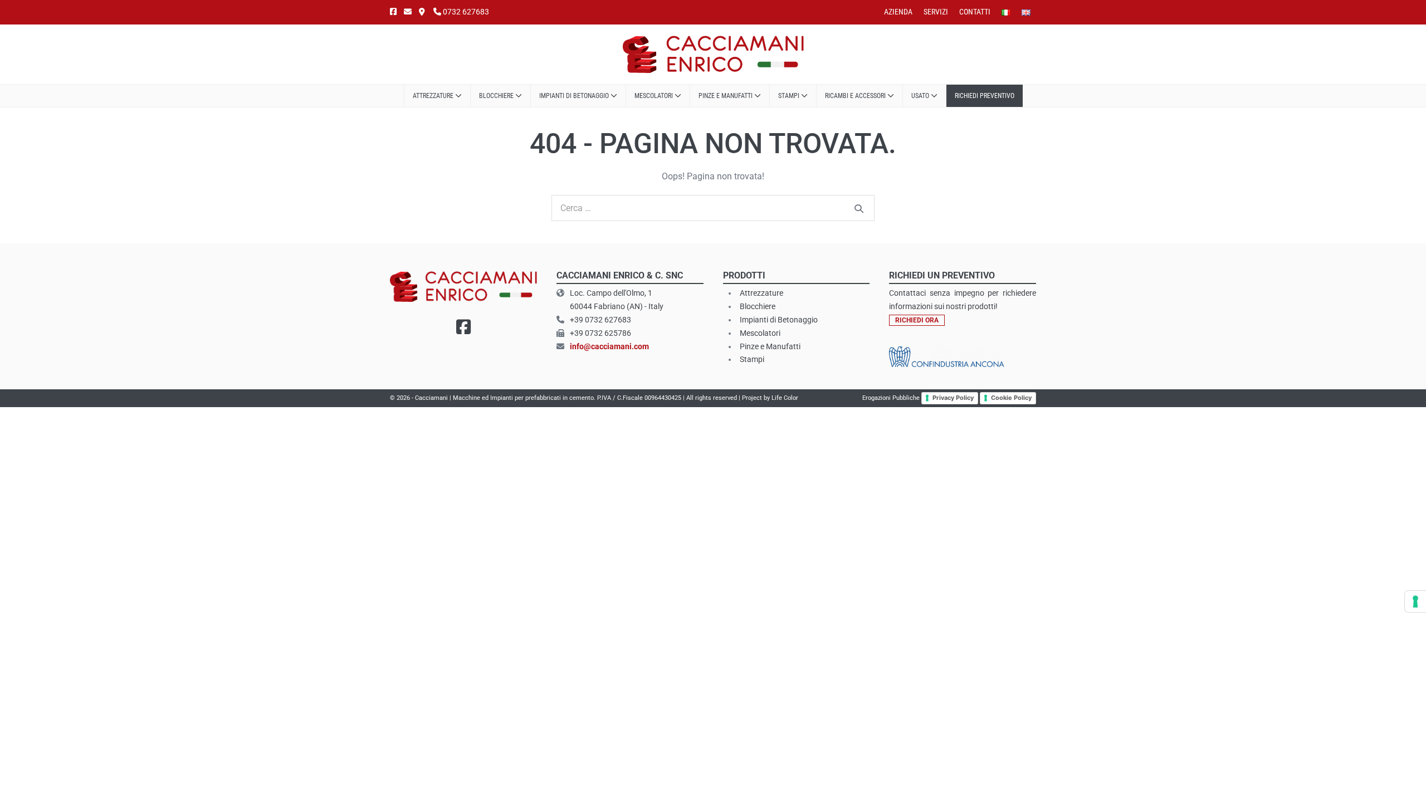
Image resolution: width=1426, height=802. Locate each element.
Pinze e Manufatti (726, 96)
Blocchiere (497, 96)
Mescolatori (654, 96)
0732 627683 (465, 11)
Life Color (784, 398)
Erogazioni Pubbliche (891, 398)
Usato (921, 96)
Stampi (789, 96)
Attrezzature (434, 96)
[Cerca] (859, 208)
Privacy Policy (953, 398)
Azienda (898, 11)
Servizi (936, 11)
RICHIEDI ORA (917, 320)
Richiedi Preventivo (984, 96)
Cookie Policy (1011, 398)
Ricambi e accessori (856, 96)
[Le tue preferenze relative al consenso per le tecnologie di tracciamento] (1415, 601)
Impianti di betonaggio (575, 96)
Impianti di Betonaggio (779, 319)
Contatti (974, 11)
